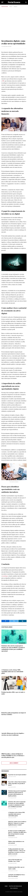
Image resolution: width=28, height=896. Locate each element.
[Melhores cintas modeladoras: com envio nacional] (4, 842)
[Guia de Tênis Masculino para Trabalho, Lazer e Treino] (4, 861)
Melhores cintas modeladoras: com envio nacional (16, 842)
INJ (3, 81)
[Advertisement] (14, 23)
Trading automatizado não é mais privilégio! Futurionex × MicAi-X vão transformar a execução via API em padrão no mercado (16, 851)
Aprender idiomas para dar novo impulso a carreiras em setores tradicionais (12, 734)
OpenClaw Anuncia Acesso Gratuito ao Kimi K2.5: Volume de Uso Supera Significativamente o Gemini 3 (17, 823)
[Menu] (2, 2)
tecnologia (5, 576)
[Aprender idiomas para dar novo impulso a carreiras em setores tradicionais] (14, 724)
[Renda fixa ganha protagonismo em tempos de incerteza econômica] (14, 704)
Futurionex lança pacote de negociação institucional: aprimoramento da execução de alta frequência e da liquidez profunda (17, 793)
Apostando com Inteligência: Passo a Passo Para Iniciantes (16, 875)
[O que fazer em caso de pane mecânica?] (4, 776)
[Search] (26, 2)
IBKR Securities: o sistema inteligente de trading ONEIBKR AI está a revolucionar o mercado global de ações (12, 755)
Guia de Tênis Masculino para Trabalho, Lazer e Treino (15, 860)
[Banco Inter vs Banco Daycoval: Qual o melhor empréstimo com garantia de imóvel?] (4, 783)
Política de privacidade (15, 886)
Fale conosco (14, 888)
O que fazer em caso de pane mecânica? (17, 774)
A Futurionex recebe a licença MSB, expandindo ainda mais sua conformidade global (12, 671)
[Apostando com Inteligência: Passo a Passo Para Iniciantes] (4, 876)
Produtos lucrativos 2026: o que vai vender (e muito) (13, 693)
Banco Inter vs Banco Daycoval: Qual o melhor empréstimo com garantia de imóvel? (17, 783)
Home (6, 886)
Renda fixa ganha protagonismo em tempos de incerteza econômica (13, 713)
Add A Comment (14, 763)
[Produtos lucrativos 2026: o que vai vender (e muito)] (14, 683)
